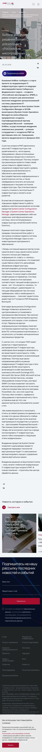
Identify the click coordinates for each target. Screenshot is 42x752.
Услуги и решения (10, 642)
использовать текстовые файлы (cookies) (16, 733)
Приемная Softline (10, 675)
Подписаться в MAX (15, 73)
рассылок (26, 612)
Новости (22, 12)
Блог (24, 659)
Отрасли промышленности (10, 649)
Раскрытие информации (27, 637)
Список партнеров (30, 642)
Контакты (26, 648)
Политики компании (30, 670)
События (6, 664)
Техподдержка (8, 670)
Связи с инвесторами (8, 660)
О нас (14, 12)
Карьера (25, 653)
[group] (19, 533)
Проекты (6, 653)
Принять (10, 745)
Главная (5, 12)
